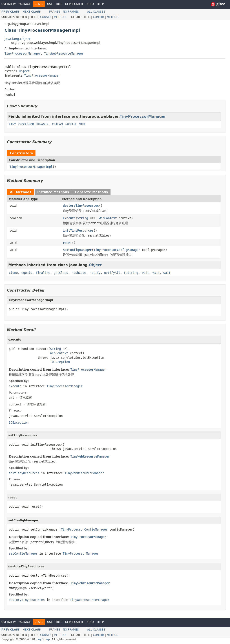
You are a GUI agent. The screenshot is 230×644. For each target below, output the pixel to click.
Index (90, 4)
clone (13, 272)
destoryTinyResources (81, 205)
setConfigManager (77, 250)
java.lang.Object (17, 39)
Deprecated (74, 4)
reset (67, 243)
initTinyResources (78, 230)
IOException (60, 362)
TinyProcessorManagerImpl (31, 166)
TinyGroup (43, 639)
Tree (58, 4)
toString (131, 272)
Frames (54, 11)
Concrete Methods (91, 192)
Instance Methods (53, 192)
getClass (61, 272)
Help (100, 4)
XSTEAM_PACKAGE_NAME (69, 124)
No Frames (71, 11)
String (82, 218)
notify (95, 272)
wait (145, 272)
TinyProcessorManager (22, 53)
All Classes (96, 11)
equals (26, 272)
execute (69, 218)
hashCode (79, 272)
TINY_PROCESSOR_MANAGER (28, 124)
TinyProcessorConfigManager (116, 250)
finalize (43, 272)
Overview (8, 4)
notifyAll (112, 272)
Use (50, 4)
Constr (45, 17)
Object (24, 71)
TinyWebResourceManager (64, 53)
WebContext (108, 218)
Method (60, 17)
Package (24, 4)
